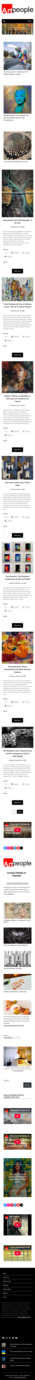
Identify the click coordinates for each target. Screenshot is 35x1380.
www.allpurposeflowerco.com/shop (14, 1025)
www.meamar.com (19, 1070)
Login (4, 1297)
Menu (30, 21)
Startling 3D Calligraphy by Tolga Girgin (15, 991)
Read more (17, 271)
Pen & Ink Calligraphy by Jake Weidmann (16, 945)
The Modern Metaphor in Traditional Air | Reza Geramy (17, 921)
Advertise (5, 1285)
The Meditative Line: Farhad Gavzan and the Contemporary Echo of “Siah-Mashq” (17, 753)
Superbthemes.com (20, 1377)
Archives (6, 1035)
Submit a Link (7, 1281)
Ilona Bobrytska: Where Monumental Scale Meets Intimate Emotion (17, 669)
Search (6, 1080)
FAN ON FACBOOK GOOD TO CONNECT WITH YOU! (14, 1096)
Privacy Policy (7, 1289)
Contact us (6, 1277)
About (4, 1273)
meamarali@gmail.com (24, 1317)
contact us (10, 894)
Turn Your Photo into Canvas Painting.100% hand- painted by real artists (18, 1178)
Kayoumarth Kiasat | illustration (13, 968)
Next (20, 812)
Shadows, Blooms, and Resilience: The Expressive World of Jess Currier (17, 398)
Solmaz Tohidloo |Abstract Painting (20, 1365)
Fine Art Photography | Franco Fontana (21, 1351)
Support (5, 1293)
